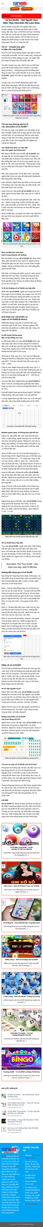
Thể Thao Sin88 (24, 564)
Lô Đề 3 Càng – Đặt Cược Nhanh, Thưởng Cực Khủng (21, 996)
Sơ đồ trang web (31, 1204)
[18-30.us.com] (22, 3)
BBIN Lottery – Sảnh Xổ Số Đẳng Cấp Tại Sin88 (21, 960)
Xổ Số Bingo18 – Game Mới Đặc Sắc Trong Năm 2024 (21, 923)
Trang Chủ (6, 16)
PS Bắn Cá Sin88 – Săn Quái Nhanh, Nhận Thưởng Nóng (23, 1096)
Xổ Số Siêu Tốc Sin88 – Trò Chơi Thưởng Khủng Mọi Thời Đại (21, 1034)
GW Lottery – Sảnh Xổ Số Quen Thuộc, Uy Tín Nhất (21, 886)
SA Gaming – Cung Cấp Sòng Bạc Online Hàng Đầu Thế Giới (23, 1121)
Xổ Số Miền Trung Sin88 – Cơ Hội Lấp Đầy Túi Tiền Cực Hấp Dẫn (21, 848)
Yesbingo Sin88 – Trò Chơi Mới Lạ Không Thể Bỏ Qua (21, 1072)
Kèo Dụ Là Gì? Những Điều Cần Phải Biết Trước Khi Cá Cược (23, 1129)
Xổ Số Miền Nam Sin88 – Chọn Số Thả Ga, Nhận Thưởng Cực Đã (24, 1104)
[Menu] (3, 3)
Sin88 (14, 55)
